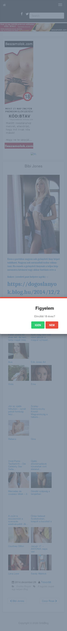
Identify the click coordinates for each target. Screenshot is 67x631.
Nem (52, 325)
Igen (38, 325)
